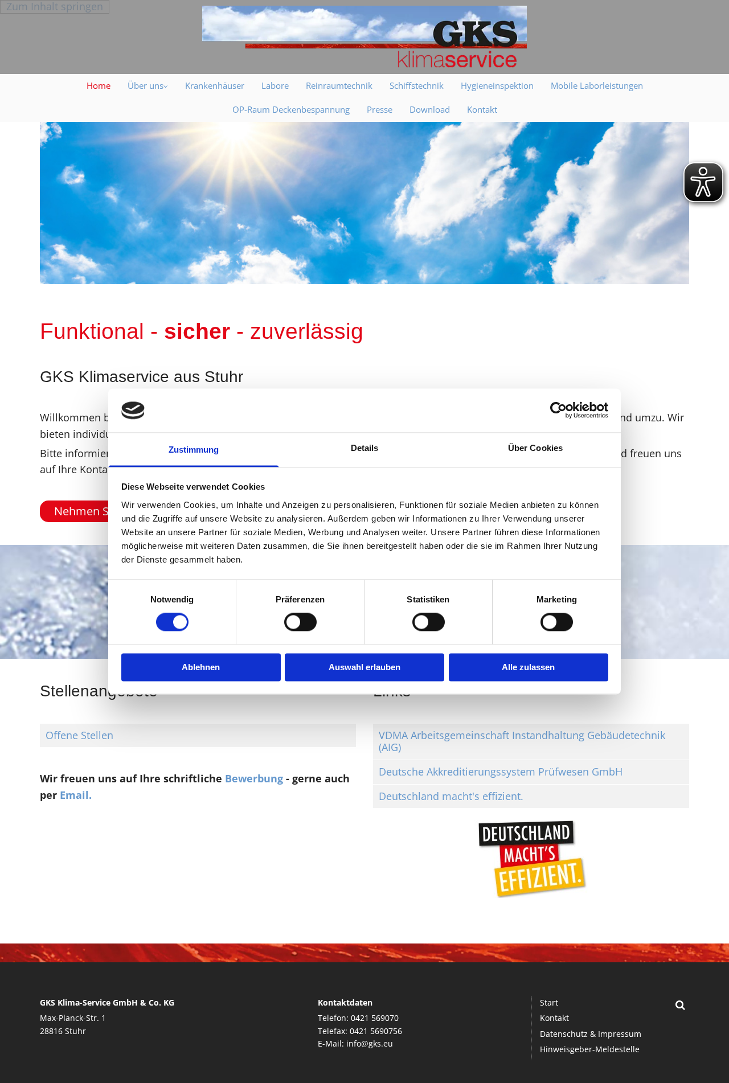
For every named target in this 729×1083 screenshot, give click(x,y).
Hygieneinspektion (497, 85)
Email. (76, 795)
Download (429, 109)
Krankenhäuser (214, 85)
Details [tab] (365, 448)
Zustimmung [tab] (194, 449)
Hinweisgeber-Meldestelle (590, 1049)
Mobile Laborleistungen (597, 85)
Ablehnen (201, 667)
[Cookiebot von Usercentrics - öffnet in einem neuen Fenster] (558, 410)
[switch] (300, 622)
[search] (680, 1005)
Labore (275, 85)
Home (98, 85)
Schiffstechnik (417, 85)
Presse (379, 109)
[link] (148, 86)
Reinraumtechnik (339, 85)
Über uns (145, 85)
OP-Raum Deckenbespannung (291, 109)
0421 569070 (375, 1017)
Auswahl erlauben (364, 667)
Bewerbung (254, 778)
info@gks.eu (369, 1043)
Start (549, 1002)
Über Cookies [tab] (535, 448)
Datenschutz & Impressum (590, 1033)
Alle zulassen (528, 667)
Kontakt (482, 109)
